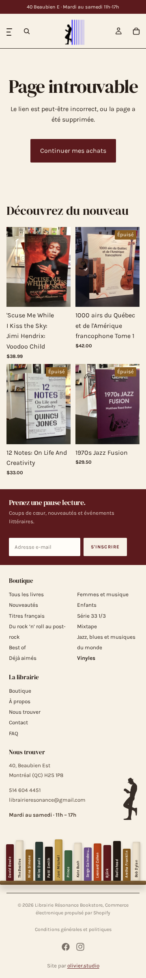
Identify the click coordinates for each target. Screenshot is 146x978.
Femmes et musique (103, 594)
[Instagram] (80, 947)
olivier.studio (83, 966)
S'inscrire (105, 547)
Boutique (20, 691)
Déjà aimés (22, 658)
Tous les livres (26, 594)
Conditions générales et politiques (73, 929)
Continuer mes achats (73, 150)
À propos (19, 701)
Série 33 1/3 (91, 616)
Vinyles (86, 658)
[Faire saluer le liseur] (130, 799)
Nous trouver (25, 712)
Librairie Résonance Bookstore (69, 905)
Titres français (27, 616)
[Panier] (136, 31)
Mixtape (87, 626)
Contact (18, 722)
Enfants (87, 605)
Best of (17, 647)
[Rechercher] (27, 31)
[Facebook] (66, 947)
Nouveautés (23, 605)
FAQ (13, 733)
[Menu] (9, 31)
